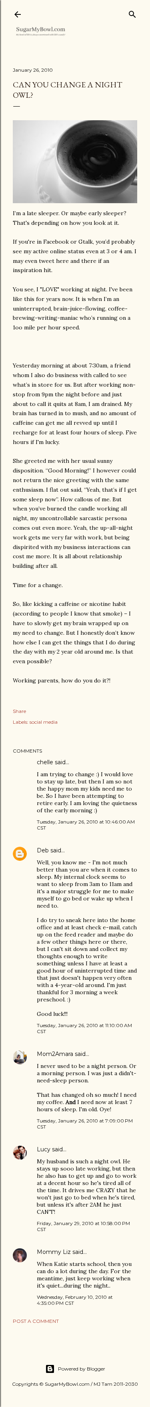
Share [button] (19, 711)
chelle (45, 762)
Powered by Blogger (81, 1369)
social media (44, 722)
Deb (43, 850)
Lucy (43, 1149)
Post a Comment (36, 1321)
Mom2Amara (55, 1054)
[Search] (132, 12)
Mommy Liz (54, 1252)
